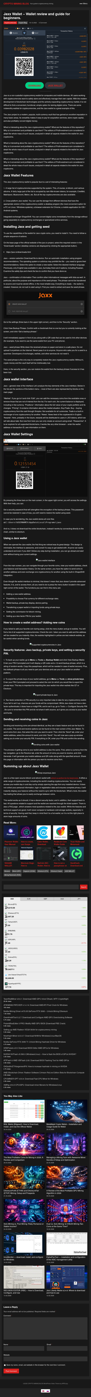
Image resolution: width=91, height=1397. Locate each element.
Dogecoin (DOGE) (29, 871)
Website (7, 1355)
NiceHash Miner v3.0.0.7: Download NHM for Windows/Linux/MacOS (32, 1035)
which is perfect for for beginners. (65, 778)
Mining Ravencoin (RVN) (13, 875)
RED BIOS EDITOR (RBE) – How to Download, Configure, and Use (24, 1291)
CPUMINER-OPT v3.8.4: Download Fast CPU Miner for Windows (31, 1078)
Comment (8, 1315)
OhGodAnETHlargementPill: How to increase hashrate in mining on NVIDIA (35, 1066)
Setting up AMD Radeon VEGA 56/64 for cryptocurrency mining (30, 1029)
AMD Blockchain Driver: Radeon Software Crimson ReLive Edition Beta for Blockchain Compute (44, 1072)
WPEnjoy (65, 1383)
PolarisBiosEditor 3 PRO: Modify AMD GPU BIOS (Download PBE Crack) (34, 1023)
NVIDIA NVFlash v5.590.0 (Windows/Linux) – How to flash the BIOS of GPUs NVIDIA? (40, 1054)
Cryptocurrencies (10, 22)
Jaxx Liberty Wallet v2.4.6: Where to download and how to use (65, 1291)
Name (6, 1344)
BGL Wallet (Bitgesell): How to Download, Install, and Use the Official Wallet (21, 1125)
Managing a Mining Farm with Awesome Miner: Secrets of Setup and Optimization (66, 1158)
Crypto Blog (23, 22)
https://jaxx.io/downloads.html (18, 252)
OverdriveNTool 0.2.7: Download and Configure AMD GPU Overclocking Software (38, 1017)
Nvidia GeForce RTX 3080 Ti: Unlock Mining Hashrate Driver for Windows (35, 1041)
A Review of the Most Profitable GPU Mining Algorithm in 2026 (65, 1191)
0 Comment (43, 22)
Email (49, 1344)
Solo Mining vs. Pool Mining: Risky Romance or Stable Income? (24, 1225)
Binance (7, 871)
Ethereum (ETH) (43, 871)
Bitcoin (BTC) (16, 871)
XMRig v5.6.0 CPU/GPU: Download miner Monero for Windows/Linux (33, 1084)
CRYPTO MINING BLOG (16, 3)
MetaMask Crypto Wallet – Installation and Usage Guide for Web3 (64, 1125)
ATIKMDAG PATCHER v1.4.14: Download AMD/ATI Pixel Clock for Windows (36, 1005)
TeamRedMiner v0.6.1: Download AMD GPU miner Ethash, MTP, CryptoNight (36, 998)
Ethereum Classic (56, 871)
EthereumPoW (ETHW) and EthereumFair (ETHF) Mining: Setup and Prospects (21, 1191)
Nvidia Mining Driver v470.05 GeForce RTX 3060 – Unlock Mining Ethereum (36, 1011)
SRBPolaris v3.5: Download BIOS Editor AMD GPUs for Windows (31, 1048)
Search (83, 887)
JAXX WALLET (69, 871)
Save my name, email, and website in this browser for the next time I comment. (36, 1365)
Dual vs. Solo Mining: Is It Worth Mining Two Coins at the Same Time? (64, 1225)
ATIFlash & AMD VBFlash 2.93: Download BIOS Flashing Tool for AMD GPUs (36, 1060)
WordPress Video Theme (52, 1383)
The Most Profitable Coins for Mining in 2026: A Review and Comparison (23, 1158)
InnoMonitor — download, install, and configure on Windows (23, 1258)
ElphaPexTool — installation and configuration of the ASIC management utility (65, 1258)
